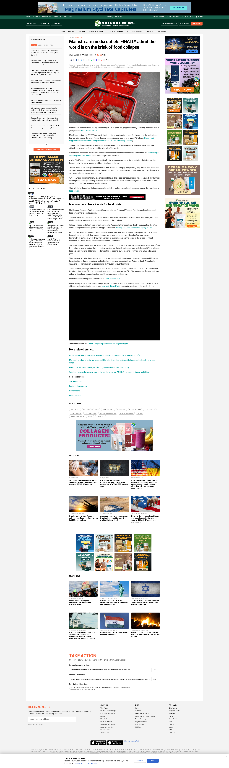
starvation (129, 67)
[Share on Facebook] (76, 60)
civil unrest (78, 65)
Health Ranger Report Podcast (145, 716)
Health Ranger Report (38, 189)
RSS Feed (138, 727)
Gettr (170, 721)
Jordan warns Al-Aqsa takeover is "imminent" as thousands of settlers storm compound (44, 63)
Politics (71, 31)
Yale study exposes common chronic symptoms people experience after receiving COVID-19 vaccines (83, 482)
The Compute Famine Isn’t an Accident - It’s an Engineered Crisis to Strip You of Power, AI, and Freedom (45, 72)
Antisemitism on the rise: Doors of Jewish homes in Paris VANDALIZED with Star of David (145, 602)
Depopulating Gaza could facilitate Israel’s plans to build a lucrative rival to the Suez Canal (114, 518)
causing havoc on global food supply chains (134, 228)
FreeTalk (171, 724)
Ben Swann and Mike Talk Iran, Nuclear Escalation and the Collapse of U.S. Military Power (37, 212)
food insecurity (120, 65)
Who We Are (104, 708)
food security (142, 65)
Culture (82, 31)
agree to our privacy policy (86, 763)
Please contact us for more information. (82, 689)
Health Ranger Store (141, 713)
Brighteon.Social (174, 711)
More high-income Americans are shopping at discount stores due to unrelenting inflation (106, 355)
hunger (101, 67)
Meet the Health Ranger (108, 711)
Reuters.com (74, 391)
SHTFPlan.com (75, 381)
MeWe (171, 727)
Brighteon (36, 17)
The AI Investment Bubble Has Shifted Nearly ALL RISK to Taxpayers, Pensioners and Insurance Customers (55, 228)
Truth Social (173, 719)
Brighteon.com (121, 344)
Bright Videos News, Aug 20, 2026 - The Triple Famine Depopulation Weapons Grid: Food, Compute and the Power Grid (37, 243)
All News (138, 711)
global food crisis (91, 67)
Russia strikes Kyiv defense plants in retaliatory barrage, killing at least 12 (44, 119)
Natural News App (141, 719)
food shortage (153, 65)
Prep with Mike (46, 17)
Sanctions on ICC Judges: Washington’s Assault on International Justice (46, 81)
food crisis (110, 65)
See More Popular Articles (46, 149)
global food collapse (76, 67)
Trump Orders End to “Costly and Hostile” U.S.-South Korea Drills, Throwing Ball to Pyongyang (43, 135)
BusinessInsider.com (78, 386)
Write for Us (104, 719)
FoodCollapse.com (112, 279)
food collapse (101, 65)
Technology (162, 31)
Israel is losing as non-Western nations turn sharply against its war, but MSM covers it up (83, 518)
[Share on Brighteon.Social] (71, 60)
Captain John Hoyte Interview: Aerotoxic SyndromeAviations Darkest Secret (53, 241)
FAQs (191, 17)
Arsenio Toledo (88, 55)
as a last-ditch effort (110, 286)
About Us (185, 17)
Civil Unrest (79, 37)
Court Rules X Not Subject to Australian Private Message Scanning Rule (46, 127)
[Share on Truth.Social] (96, 60)
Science (150, 31)
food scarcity (131, 65)
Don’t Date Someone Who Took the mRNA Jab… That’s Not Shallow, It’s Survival (44, 53)
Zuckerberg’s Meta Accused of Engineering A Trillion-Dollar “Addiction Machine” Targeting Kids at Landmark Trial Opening (45, 91)
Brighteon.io (173, 708)
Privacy (77, 749)
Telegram (172, 713)
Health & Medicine (96, 31)
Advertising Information (108, 724)
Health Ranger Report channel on (101, 344)
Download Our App (173, 17)
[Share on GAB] (91, 60)
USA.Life (171, 732)
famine (92, 65)
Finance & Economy (115, 31)
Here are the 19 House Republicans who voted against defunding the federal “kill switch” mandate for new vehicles (145, 519)
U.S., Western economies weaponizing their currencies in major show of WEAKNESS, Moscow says (114, 483)
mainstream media (111, 67)
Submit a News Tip (106, 727)
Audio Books (67, 17)
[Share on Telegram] (86, 60)
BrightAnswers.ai (158, 17)
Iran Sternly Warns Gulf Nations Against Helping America (46, 101)
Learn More (139, 761)
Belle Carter (144, 478)
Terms (82, 749)
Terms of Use (104, 732)
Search (200, 17)
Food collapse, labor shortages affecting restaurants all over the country (99, 367)
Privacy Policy (104, 730)
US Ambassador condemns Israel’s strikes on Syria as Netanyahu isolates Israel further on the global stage (45, 110)
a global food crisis (89, 130)
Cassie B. (81, 478)
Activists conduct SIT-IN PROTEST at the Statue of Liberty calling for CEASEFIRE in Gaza (114, 602)
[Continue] (73, 719)
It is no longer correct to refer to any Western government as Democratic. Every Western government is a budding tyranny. (82, 635)
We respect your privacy (35, 724)
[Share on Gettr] (101, 60)
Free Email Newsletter (107, 713)
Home (28, 17)
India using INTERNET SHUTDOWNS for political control (114, 634)
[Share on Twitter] (81, 60)
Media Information (106, 721)
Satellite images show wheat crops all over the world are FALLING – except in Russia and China (109, 372)
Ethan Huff (112, 478)
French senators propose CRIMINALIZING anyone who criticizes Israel (80, 602)
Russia (121, 67)
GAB (170, 730)
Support (102, 716)
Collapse (85, 65)
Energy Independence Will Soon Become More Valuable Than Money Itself (36, 227)
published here (94, 753)
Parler (171, 716)
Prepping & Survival (135, 31)
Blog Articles (139, 724)
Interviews (57, 17)
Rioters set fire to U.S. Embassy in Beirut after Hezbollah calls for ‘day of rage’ (145, 634)
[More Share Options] (106, 60)
